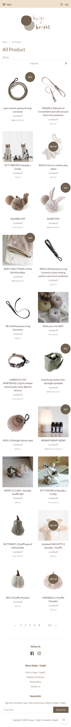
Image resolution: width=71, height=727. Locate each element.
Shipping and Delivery (36, 677)
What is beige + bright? (36, 672)
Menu (8, 4)
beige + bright (35, 720)
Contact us (35, 686)
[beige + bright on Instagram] (39, 654)
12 (49, 625)
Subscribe (61, 710)
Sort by (5, 57)
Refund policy (35, 681)
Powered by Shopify (50, 720)
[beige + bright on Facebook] (32, 654)
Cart (66, 4)
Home (4, 42)
